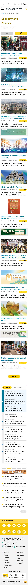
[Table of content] (2, 8)
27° (18, 4)
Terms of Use (21, 563)
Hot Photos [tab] (18, 387)
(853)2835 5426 (20, 547)
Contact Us (20, 555)
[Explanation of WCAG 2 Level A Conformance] (25, 582)
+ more (23, 511)
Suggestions (21, 552)
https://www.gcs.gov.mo (10, 543)
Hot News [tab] (6, 387)
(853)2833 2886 (8, 547)
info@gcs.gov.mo (9, 545)
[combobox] (9, 28)
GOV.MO (6, 552)
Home (3, 13)
